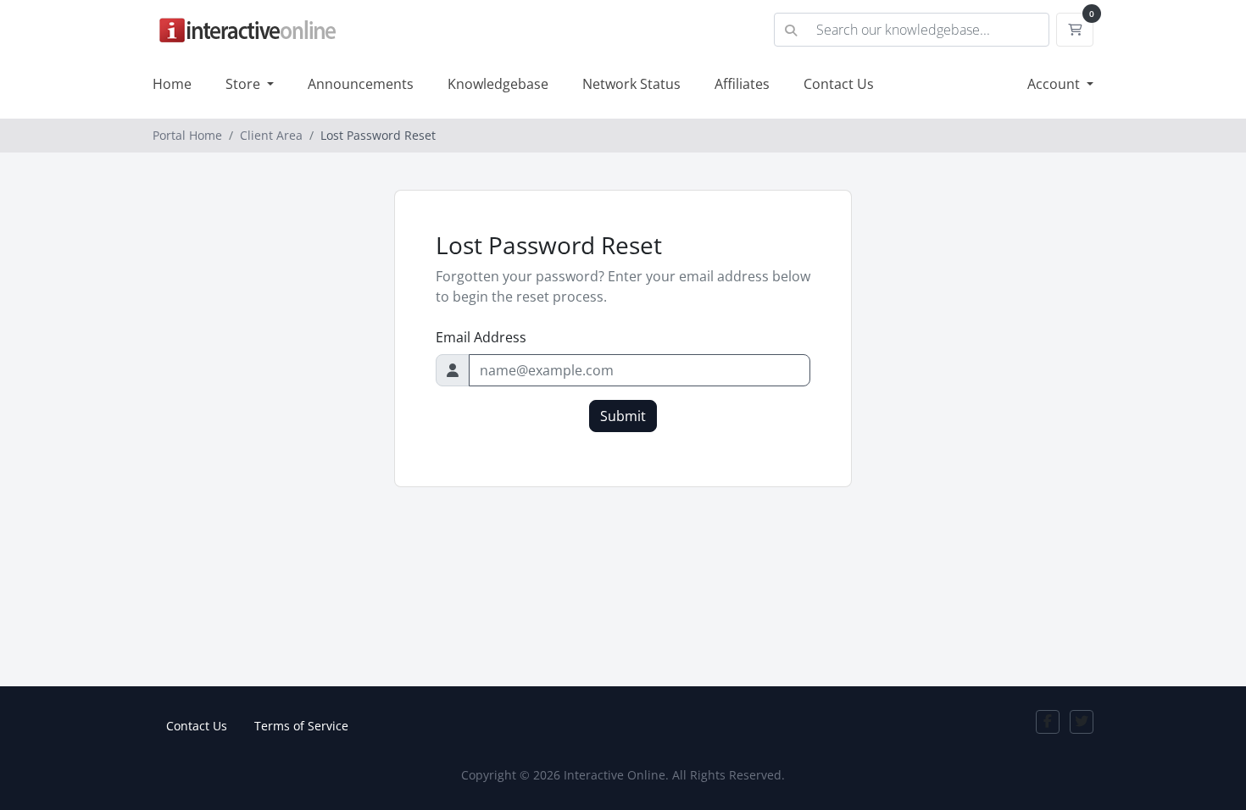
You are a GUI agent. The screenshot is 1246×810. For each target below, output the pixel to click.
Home (172, 84)
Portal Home (187, 135)
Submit (623, 416)
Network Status (631, 84)
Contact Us (839, 84)
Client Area (271, 135)
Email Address (481, 337)
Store (244, 84)
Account (1055, 84)
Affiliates (742, 84)
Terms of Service (301, 726)
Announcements (361, 84)
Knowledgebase (498, 84)
